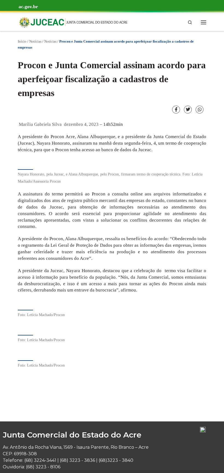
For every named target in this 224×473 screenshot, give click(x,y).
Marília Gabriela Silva (40, 124)
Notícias (35, 41)
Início (22, 41)
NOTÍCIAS (73, 35)
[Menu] (203, 22)
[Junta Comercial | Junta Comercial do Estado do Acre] (73, 21)
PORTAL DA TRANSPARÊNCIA (41, 35)
